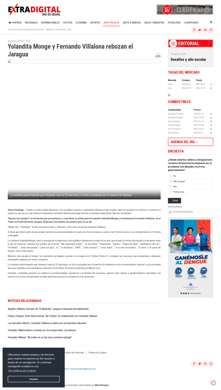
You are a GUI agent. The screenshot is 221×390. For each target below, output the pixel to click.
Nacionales (31, 22)
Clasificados (191, 22)
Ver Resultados (175, 206)
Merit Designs (102, 385)
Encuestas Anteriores (183, 211)
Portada (16, 22)
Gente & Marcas (132, 22)
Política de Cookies (97, 352)
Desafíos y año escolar (188, 59)
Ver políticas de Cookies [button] (22, 370)
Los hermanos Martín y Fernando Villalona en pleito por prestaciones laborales (47, 323)
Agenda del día (183, 142)
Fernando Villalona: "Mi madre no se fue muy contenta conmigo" (40, 337)
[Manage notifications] (213, 382)
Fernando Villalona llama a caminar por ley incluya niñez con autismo (42, 330)
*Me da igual (179, 181)
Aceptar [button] (33, 379)
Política (67, 22)
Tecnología (174, 22)
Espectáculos (111, 22)
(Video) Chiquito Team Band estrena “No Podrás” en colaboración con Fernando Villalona (52, 316)
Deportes (95, 22)
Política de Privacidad (74, 352)
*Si (174, 176)
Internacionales (50, 22)
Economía (81, 22)
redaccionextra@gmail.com (83, 369)
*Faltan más (178, 191)
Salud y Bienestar (154, 22)
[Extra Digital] (35, 9)
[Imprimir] (158, 55)
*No (175, 186)
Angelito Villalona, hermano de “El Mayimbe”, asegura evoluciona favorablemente (48, 308)
